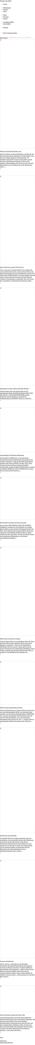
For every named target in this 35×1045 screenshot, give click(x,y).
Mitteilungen (7, 8)
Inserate (5, 9)
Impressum (3, 1041)
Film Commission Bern (10, 33)
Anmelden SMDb (8, 22)
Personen (6, 17)
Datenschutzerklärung (6, 1042)
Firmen (5, 18)
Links (5, 11)
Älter (1, 1037)
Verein (5, 4)
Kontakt (5, 27)
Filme (5, 15)
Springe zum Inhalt (5, 1)
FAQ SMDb (6, 24)
